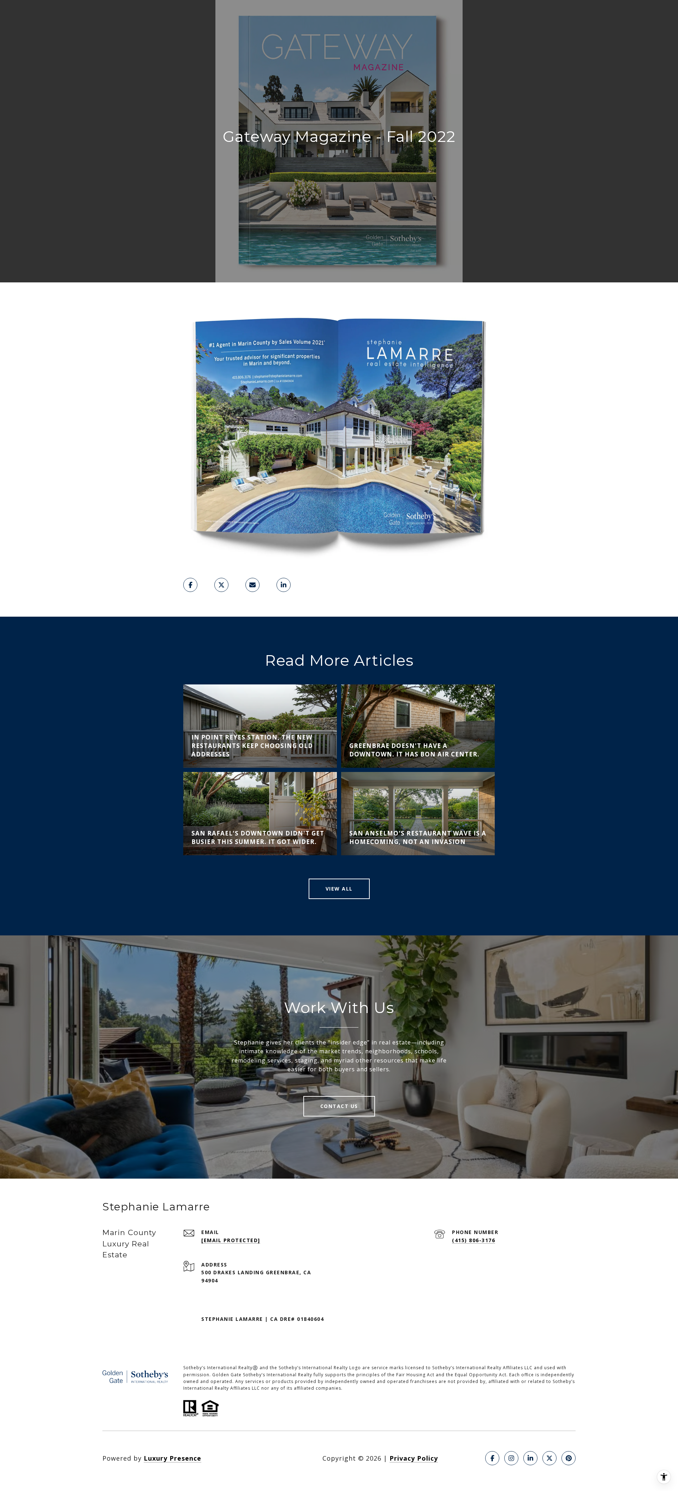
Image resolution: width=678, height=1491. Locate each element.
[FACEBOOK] (492, 1458)
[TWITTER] (549, 1458)
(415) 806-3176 (473, 1240)
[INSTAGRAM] (511, 1458)
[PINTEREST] (568, 1458)
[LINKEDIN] (530, 1458)
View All (339, 888)
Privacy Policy (413, 1458)
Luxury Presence (172, 1458)
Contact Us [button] (339, 1106)
